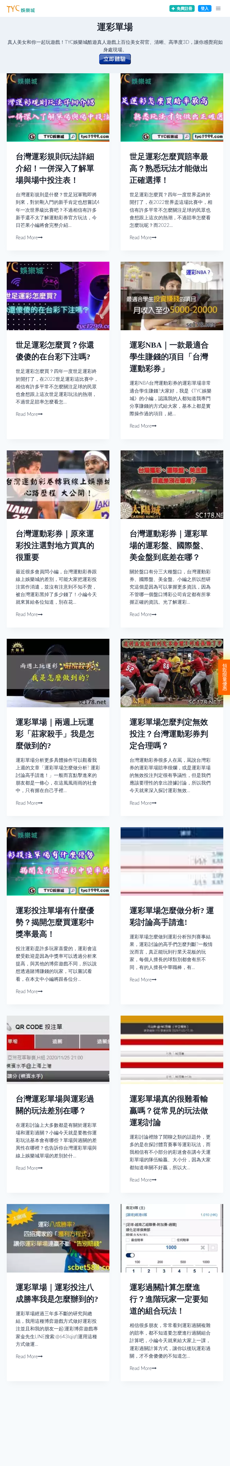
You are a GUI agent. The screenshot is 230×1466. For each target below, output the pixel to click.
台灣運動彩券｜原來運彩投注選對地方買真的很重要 (55, 545)
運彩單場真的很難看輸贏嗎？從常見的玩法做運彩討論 (169, 1111)
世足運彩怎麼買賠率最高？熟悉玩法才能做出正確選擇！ (169, 168)
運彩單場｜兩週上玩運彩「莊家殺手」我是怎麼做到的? (55, 734)
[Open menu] (218, 8)
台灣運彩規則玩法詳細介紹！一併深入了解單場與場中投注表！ (55, 168)
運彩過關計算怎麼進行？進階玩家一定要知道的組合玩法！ (169, 1299)
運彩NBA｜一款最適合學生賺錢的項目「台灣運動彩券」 (169, 357)
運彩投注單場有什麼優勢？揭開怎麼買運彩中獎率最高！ (55, 922)
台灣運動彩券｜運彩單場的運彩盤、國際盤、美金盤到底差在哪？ (169, 545)
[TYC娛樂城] (21, 8)
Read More (27, 237)
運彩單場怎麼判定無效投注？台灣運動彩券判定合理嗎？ (169, 734)
